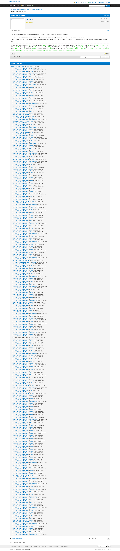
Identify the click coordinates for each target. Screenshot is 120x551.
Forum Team (13, 546)
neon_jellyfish (33, 69)
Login (24, 5)
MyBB (16, 549)
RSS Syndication (63, 546)
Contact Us (19, 546)
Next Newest (22, 56)
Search (84, 2)
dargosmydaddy (33, 73)
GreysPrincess (33, 105)
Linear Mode (106, 15)
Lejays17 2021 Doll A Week (17, 66)
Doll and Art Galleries (25, 9)
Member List (92, 2)
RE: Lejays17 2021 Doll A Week (20, 68)
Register (29, 5)
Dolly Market (26, 546)
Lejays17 (29, 19)
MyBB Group (27, 549)
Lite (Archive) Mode (42, 546)
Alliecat (31, 76)
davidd (31, 74)
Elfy (31, 68)
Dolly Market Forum (14, 9)
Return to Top (34, 546)
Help (109, 2)
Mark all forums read (53, 546)
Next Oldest (15, 56)
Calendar (101, 2)
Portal (77, 2)
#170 (108, 30)
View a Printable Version (17, 538)
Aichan (31, 452)
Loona (31, 71)
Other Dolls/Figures (35, 9)
